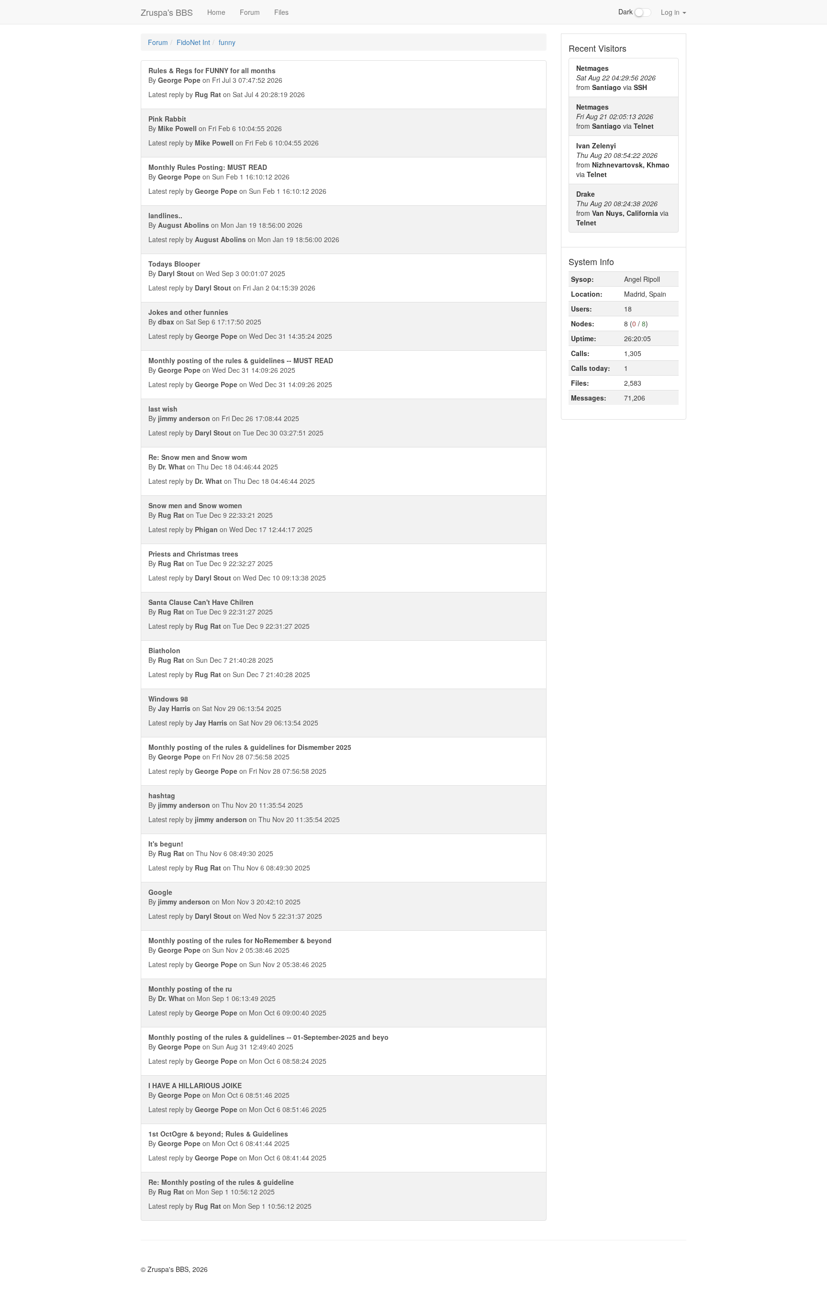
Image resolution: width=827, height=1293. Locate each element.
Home (216, 12)
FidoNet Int (193, 42)
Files (281, 12)
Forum (250, 12)
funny (227, 42)
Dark (626, 11)
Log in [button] (671, 12)
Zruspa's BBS (167, 12)
